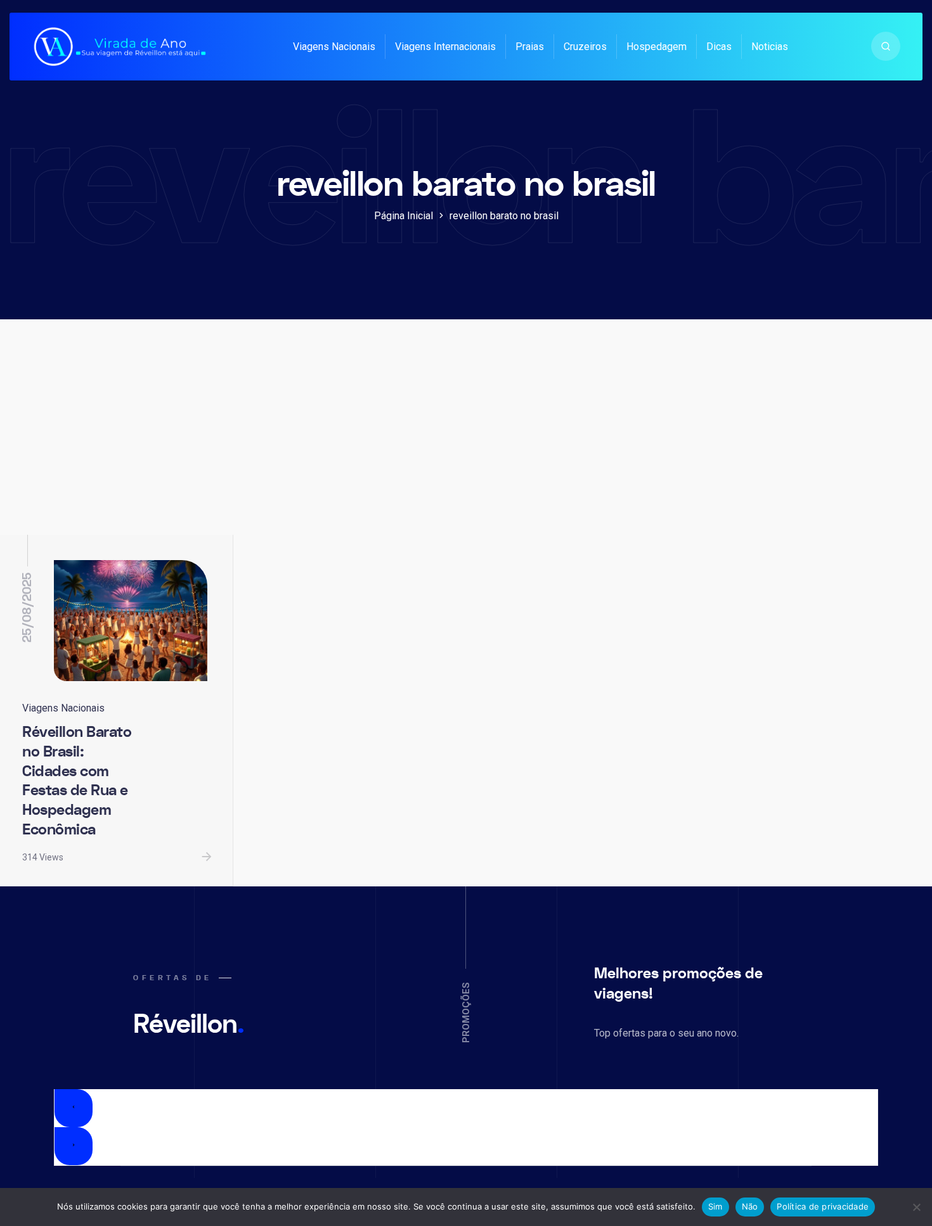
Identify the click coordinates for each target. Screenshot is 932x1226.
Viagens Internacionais (445, 47)
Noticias (769, 47)
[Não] (916, 1207)
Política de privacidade (823, 1206)
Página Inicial (403, 216)
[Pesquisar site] (885, 46)
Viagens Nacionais (334, 47)
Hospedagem (656, 47)
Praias (529, 47)
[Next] (74, 1146)
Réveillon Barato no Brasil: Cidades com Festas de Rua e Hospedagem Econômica (76, 781)
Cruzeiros (585, 47)
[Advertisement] (466, 439)
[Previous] (74, 1108)
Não (750, 1206)
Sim (715, 1206)
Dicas (719, 47)
